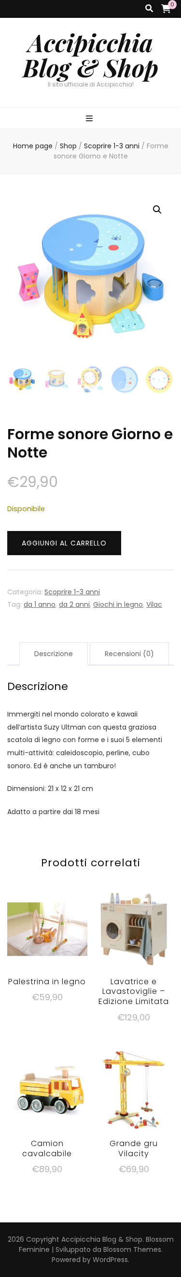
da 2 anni (74, 604)
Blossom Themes (132, 1249)
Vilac (154, 604)
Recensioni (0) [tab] (129, 654)
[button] (157, 209)
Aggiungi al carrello (64, 543)
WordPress (110, 1259)
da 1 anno (40, 604)
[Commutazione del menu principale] (90, 119)
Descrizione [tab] (53, 654)
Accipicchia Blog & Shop (90, 55)
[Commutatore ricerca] (149, 8)
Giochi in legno (118, 604)
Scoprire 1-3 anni (72, 592)
